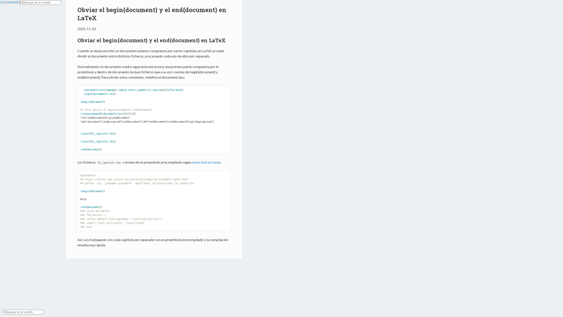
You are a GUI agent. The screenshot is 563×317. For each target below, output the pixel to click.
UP (2, 2)
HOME (13, 2)
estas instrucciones (206, 162)
